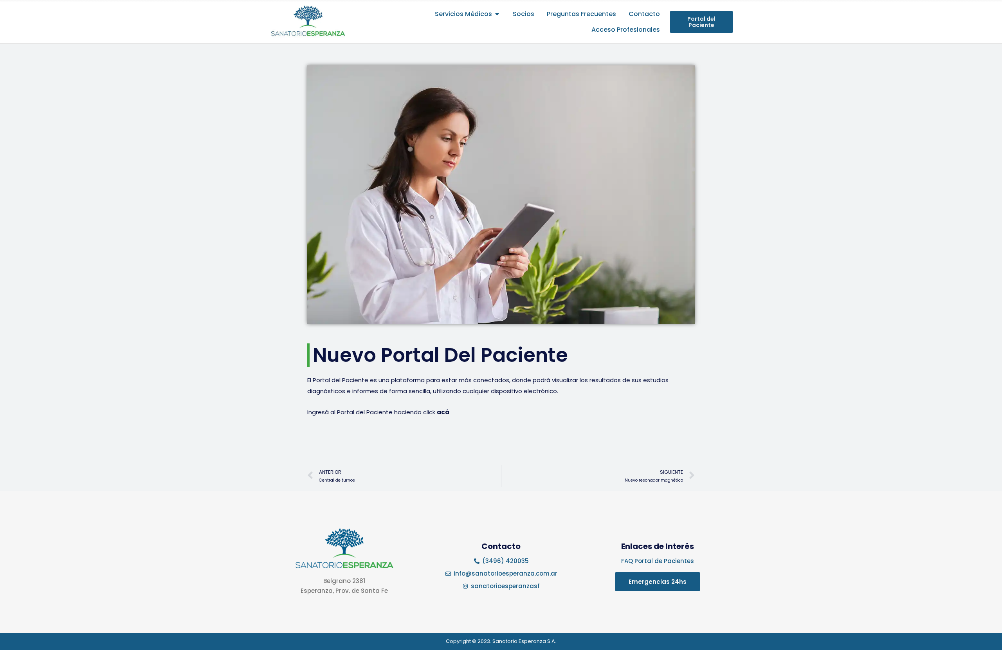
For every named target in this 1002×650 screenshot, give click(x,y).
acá (443, 412)
